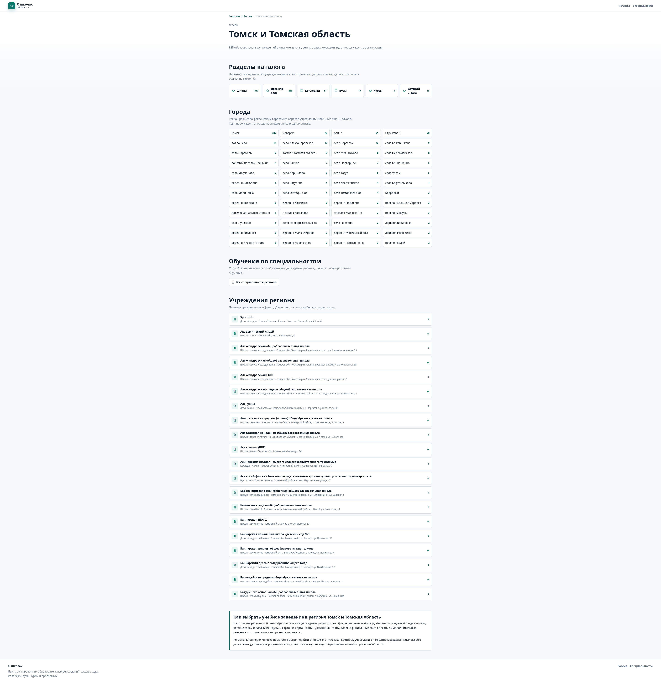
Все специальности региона (256, 282)
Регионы (624, 5)
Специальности (643, 5)
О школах (234, 16)
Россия (248, 16)
